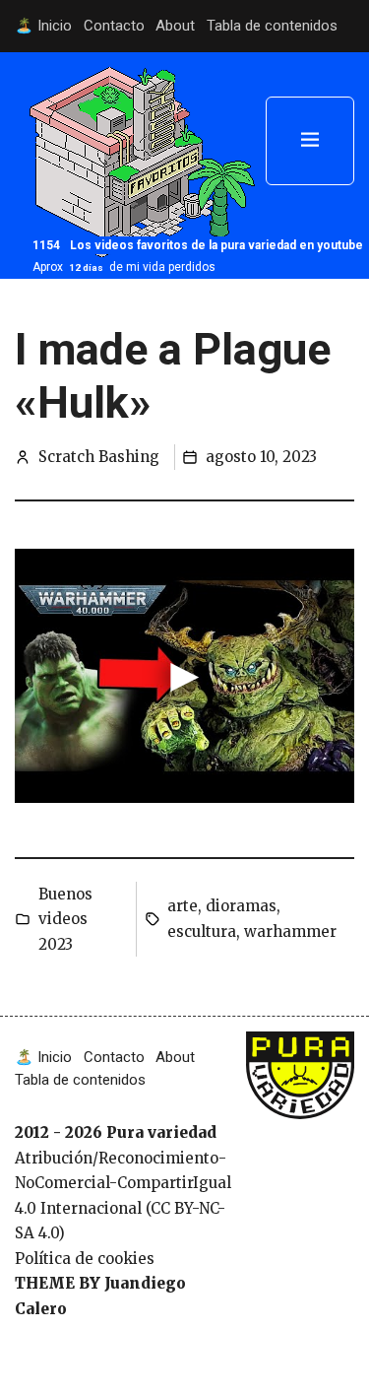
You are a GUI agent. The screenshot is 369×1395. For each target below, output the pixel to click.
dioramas (241, 906)
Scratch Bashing (98, 456)
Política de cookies (84, 1258)
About (175, 25)
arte (182, 906)
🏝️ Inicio (43, 25)
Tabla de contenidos (272, 25)
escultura (201, 931)
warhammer (290, 931)
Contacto (114, 25)
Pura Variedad (294, 1064)
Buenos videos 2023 (65, 919)
